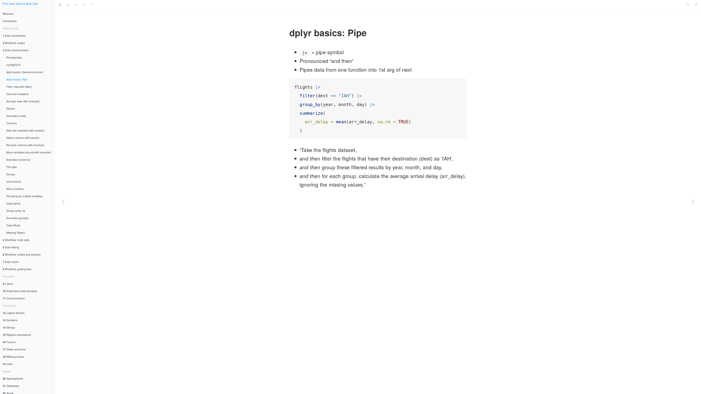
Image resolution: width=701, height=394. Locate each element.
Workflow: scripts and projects (22, 254)
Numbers (10, 320)
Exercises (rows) (16, 116)
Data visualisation (14, 35)
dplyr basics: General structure (24, 72)
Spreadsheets (13, 378)
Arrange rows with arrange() (23, 101)
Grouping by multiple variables (24, 196)
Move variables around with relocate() (28, 152)
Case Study (13, 225)
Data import (11, 262)
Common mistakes (17, 94)
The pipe (11, 167)
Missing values (13, 356)
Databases (11, 386)
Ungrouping (13, 203)
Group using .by (15, 211)
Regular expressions (17, 335)
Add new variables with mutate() (25, 130)
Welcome (8, 14)
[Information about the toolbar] (91, 4)
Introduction (10, 21)
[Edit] (84, 4)
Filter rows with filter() (19, 86)
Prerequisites (14, 57)
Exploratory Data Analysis (20, 291)
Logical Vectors (14, 313)
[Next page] (693, 201)
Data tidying (11, 247)
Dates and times (14, 349)
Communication (14, 298)
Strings (9, 327)
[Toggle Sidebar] (60, 4)
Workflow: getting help (17, 269)
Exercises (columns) (18, 159)
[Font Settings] (76, 4)
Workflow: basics (14, 43)
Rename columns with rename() (25, 145)
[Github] (688, 4)
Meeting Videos (15, 232)
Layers (8, 283)
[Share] (696, 4)
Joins (8, 364)
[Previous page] (63, 201)
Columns (11, 123)
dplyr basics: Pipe (16, 79)
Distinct (10, 108)
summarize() (13, 181)
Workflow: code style (16, 240)
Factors (9, 342)
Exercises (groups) (17, 218)
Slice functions (15, 189)
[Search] (68, 4)
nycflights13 (13, 65)
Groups (10, 174)
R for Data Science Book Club (20, 3)
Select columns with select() (23, 138)
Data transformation (16, 50)
